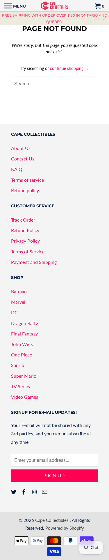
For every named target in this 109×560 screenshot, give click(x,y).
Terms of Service (27, 251)
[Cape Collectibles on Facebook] (24, 492)
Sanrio (17, 365)
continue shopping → (69, 68)
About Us (21, 148)
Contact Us (22, 158)
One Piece (21, 354)
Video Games (24, 397)
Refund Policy (25, 230)
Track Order (23, 219)
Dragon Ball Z (25, 323)
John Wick (22, 344)
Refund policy (25, 190)
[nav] (15, 6)
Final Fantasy (24, 333)
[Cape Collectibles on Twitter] (14, 492)
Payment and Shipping (34, 262)
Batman (19, 291)
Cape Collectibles (52, 520)
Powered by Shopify (64, 528)
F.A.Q (16, 169)
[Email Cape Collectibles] (45, 492)
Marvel (18, 302)
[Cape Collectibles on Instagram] (35, 492)
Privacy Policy (25, 240)
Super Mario (23, 376)
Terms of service (27, 180)
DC (14, 312)
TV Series (20, 386)
